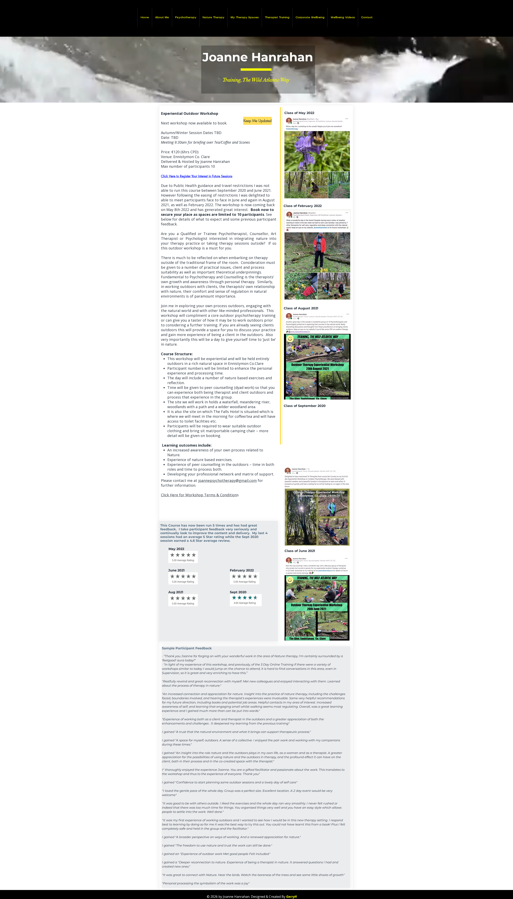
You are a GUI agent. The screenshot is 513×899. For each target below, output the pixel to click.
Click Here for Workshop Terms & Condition (199, 494)
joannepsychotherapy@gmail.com (227, 480)
